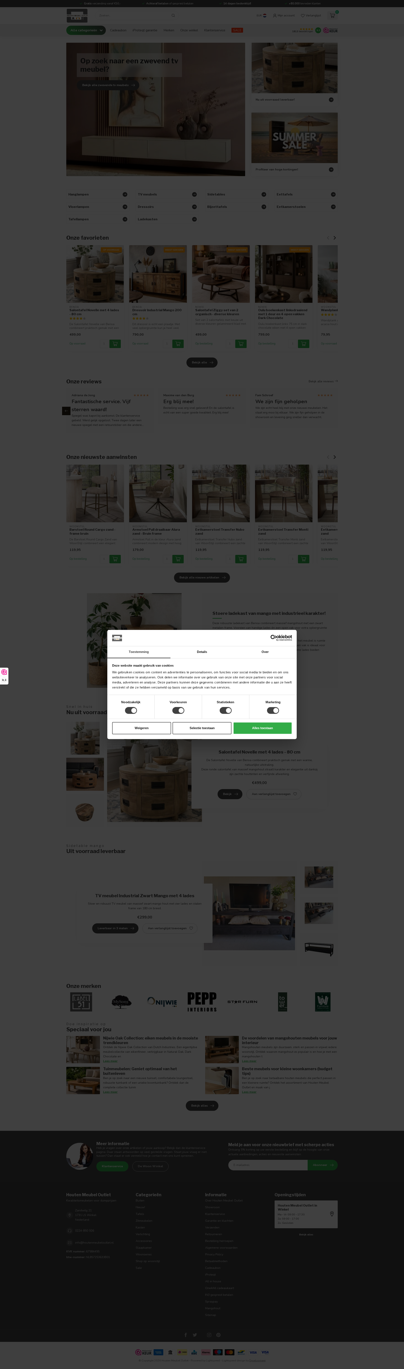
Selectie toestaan (202, 728)
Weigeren (142, 728)
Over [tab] (265, 652)
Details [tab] (202, 652)
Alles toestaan (262, 728)
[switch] (178, 710)
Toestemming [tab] (139, 652)
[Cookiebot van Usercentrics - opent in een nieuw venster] (273, 638)
